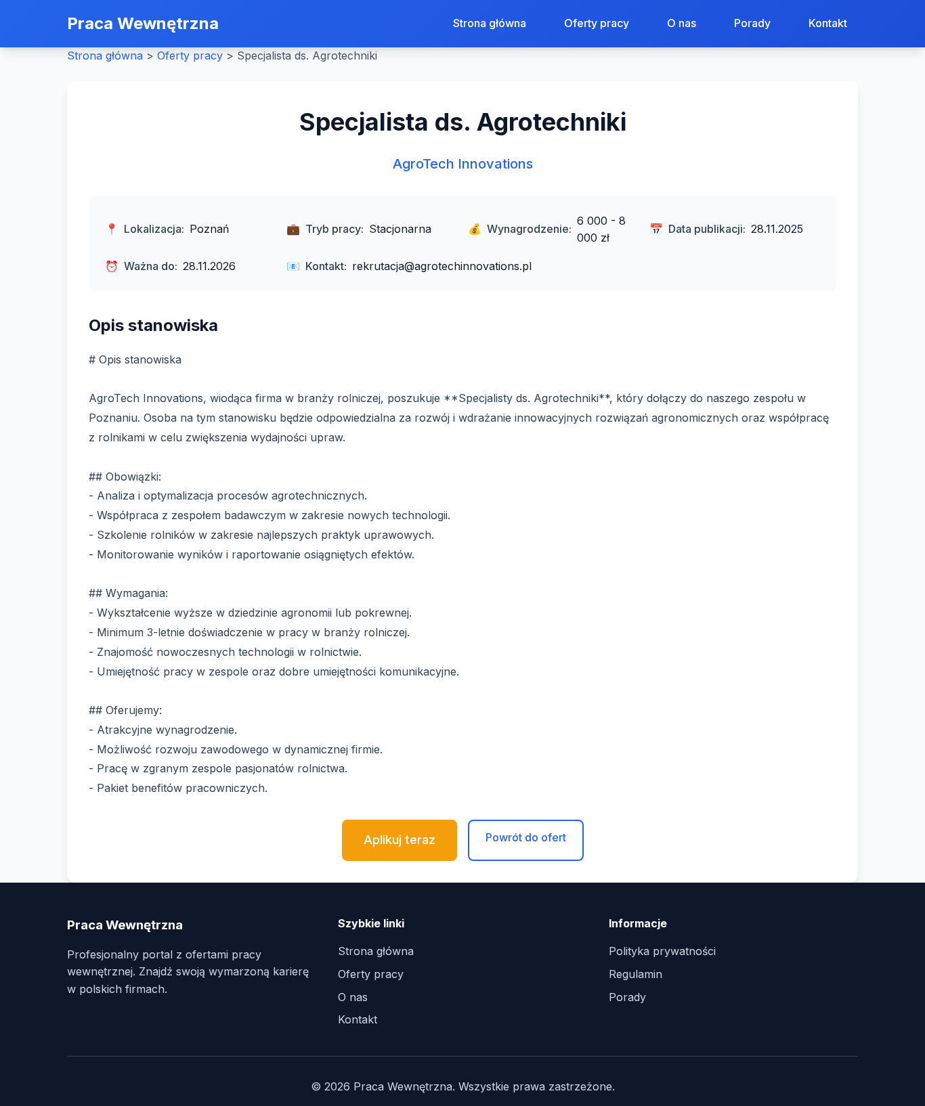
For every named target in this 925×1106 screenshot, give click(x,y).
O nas (681, 23)
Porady (752, 23)
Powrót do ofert (526, 837)
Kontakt (828, 23)
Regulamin (635, 974)
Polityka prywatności (662, 951)
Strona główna (489, 23)
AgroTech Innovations (463, 164)
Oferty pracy (596, 23)
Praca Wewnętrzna (143, 23)
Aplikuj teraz (399, 840)
